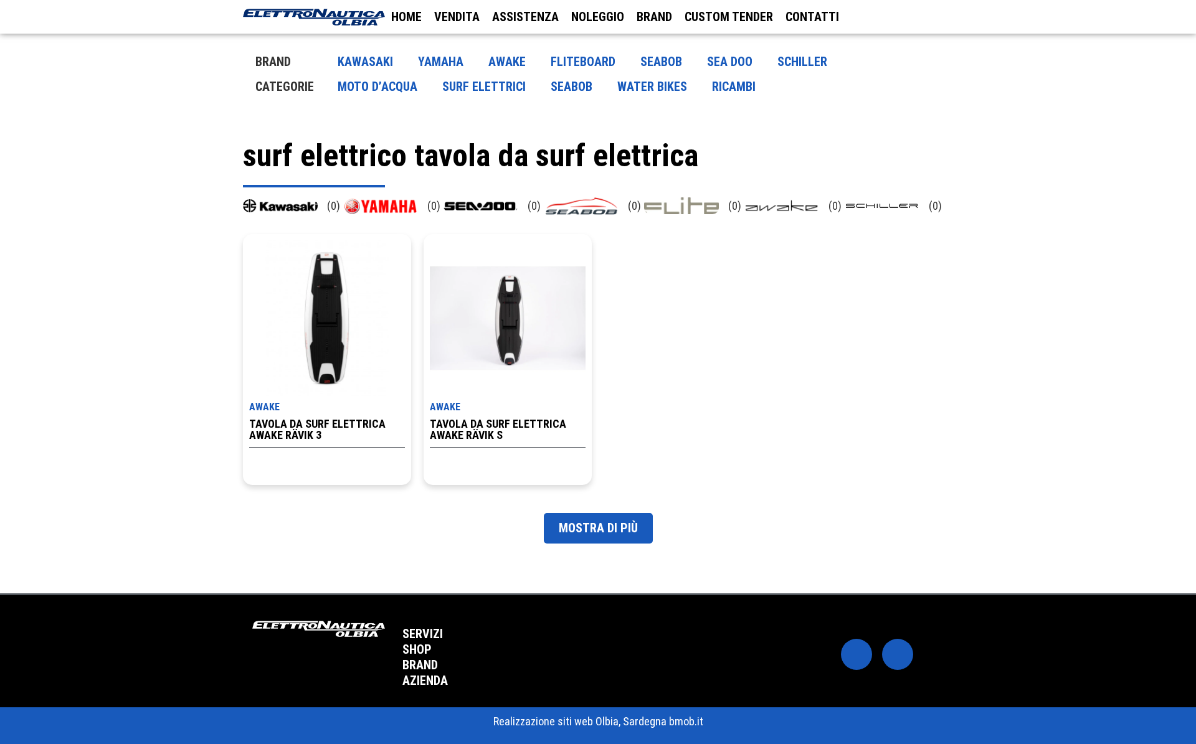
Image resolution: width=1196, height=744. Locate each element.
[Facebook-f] (856, 654)
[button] (595, 634)
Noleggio (597, 16)
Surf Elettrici (484, 86)
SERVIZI (422, 633)
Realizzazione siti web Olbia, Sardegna (580, 721)
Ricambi (734, 86)
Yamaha (440, 61)
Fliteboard (583, 61)
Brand (654, 16)
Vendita (457, 16)
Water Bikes (652, 86)
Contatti (812, 16)
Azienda (425, 680)
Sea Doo (729, 61)
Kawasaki (365, 61)
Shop (417, 649)
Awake (507, 61)
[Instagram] (897, 654)
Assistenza (525, 16)
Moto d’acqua (377, 86)
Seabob (661, 61)
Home (406, 16)
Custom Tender (729, 16)
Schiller (802, 61)
